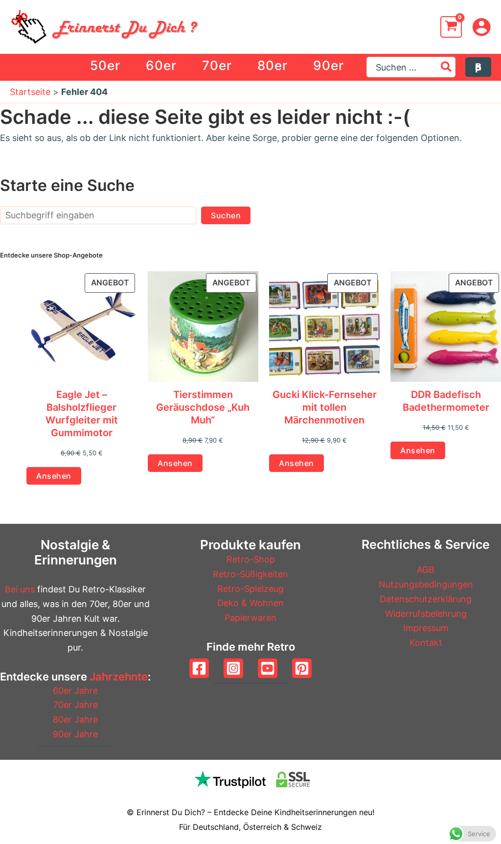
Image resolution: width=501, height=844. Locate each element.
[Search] (447, 67)
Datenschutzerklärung (426, 599)
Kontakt (426, 642)
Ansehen (53, 476)
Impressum (426, 628)
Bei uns (20, 589)
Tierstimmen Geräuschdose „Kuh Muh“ (203, 407)
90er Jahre (75, 734)
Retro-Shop (251, 559)
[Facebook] (199, 668)
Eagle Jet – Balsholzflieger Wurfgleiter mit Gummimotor (82, 414)
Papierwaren (250, 617)
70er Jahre (75, 705)
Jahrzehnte (119, 676)
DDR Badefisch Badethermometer (446, 401)
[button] (478, 67)
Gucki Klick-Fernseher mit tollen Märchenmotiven (325, 407)
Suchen (226, 215)
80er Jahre (75, 719)
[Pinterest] (302, 668)
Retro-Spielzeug (250, 589)
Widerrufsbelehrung (426, 614)
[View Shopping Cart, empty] (451, 27)
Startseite (30, 92)
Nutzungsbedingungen (426, 584)
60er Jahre (75, 690)
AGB (425, 569)
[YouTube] (267, 668)
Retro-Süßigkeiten (250, 574)
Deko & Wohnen (250, 603)
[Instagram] (233, 668)
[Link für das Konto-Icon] (481, 27)
